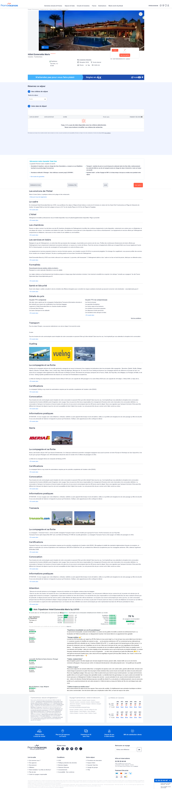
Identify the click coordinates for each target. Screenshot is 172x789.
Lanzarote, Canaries (85, 702)
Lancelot (45, 703)
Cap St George (47, 717)
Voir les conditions (136, 318)
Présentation (35, 185)
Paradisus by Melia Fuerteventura (44, 701)
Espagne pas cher (44, 9)
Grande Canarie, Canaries (88, 700)
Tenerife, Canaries (74, 702)
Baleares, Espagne (96, 703)
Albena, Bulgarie (74, 713)
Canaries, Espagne (86, 703)
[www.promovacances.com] (9, 4)
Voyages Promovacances (33, 9)
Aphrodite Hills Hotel (58, 717)
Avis (105, 185)
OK (139, 749)
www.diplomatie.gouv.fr (131, 289)
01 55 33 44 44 (153, 5)
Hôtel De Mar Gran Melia (48, 714)
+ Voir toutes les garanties (37, 176)
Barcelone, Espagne (75, 703)
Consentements (62, 769)
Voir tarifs (138, 185)
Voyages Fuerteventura (63, 9)
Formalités (72, 185)
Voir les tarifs (124, 55)
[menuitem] (53, 5)
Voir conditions (108, 132)
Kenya (81, 709)
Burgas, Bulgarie (74, 711)
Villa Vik (52, 708)
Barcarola (33, 707)
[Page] (58, 748)
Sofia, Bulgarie (83, 711)
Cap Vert (86, 709)
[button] (39, 733)
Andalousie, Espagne (75, 705)
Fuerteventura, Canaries (75, 700)
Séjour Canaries (53, 9)
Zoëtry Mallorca (46, 715)
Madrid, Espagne (95, 702)
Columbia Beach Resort (39, 718)
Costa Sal (39, 707)
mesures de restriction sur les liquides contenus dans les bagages (75, 591)
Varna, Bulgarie (91, 711)
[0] (166, 5)
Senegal (71, 709)
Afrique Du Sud (93, 709)
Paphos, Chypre (93, 713)
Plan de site (32, 772)
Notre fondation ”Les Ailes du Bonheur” (40, 769)
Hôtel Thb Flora (39, 703)
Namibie (77, 709)
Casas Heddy (56, 701)
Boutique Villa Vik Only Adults (42, 704)
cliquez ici (61, 787)
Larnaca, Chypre (83, 713)
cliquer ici (68, 626)
